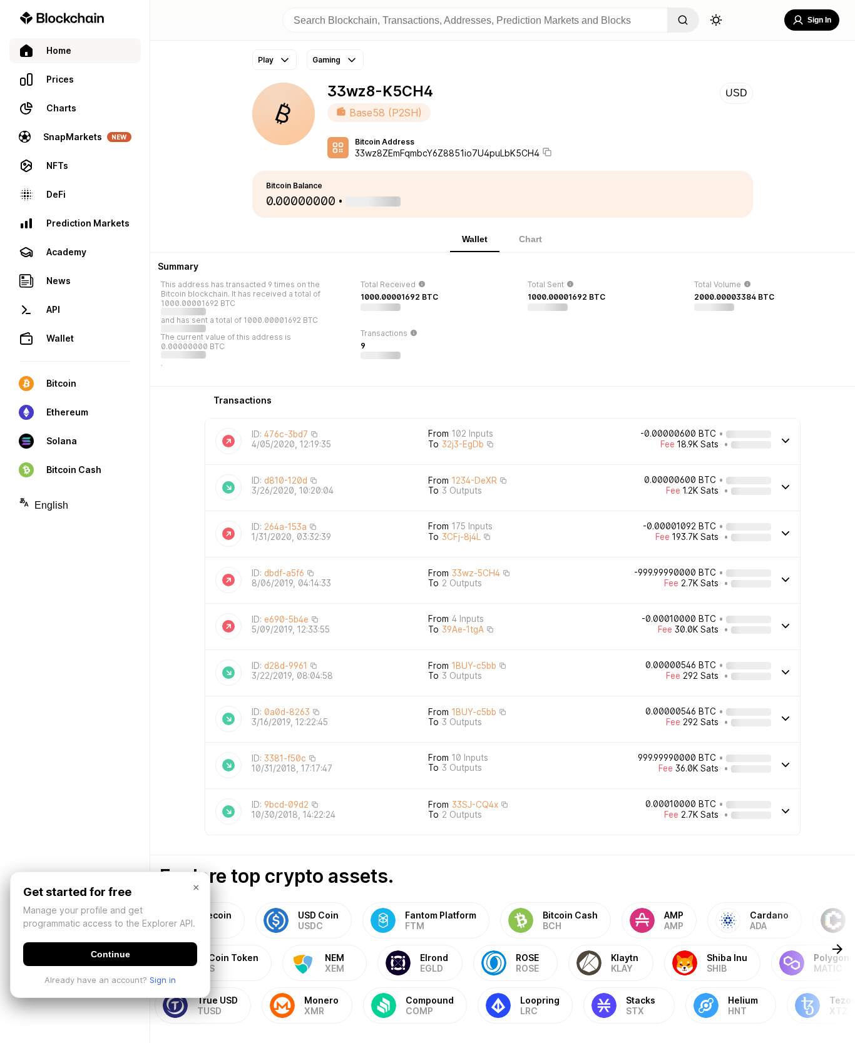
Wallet (475, 239)
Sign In (819, 20)
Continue (110, 954)
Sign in (163, 980)
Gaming (326, 59)
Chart (530, 239)
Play (266, 59)
